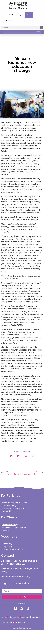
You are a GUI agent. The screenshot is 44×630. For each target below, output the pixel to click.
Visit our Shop (8, 511)
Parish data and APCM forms (14, 503)
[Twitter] (22, 608)
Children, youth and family (13, 508)
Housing (5, 530)
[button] (11, 456)
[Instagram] (28, 608)
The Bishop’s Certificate (12, 549)
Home (4, 617)
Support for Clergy (10, 524)
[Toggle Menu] (38, 32)
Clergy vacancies (9, 20)
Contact (7, 555)
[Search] (41, 27)
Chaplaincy (7, 546)
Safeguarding (14, 617)
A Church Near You (8, 15)
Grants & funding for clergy (14, 527)
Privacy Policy (8, 622)
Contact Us (21, 20)
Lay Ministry (7, 544)
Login (20, 15)
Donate (29, 15)
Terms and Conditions (31, 617)
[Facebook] (16, 608)
